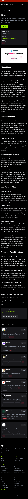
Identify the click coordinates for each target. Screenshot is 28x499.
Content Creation (4, 479)
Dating (2, 481)
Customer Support (18, 479)
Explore (2, 458)
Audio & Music (17, 468)
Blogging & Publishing (5, 472)
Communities (17, 477)
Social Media (14, 387)
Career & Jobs (4, 475)
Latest (6, 10)
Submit (2, 460)
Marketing (5, 387)
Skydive (8, 329)
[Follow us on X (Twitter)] (1, 452)
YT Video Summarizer (11, 424)
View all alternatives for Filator (10, 316)
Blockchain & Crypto (18, 470)
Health (15, 487)
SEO (9, 387)
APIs (4, 405)
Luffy (7, 355)
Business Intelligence (18, 474)
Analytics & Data (4, 468)
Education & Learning (14, 431)
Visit (4, 26)
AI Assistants (5, 38)
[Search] (22, 4)
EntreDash (9, 410)
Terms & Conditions (19, 458)
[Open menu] (25, 4)
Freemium (12, 336)
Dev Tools (3, 483)
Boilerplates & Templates (19, 472)
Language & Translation (7, 433)
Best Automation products (8, 312)
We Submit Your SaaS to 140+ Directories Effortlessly (15, 0)
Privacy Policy (18, 460)
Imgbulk (8, 342)
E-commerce (4, 485)
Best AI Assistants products (8, 311)
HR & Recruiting (4, 487)
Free (4, 43)
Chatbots (16, 475)
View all (3, 489)
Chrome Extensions (5, 477)
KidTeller (8, 369)
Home (2, 10)
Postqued (8, 395)
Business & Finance (5, 474)
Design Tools (17, 481)
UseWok (8, 381)
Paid (10, 350)
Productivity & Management (15, 362)
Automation (12, 38)
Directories (16, 483)
